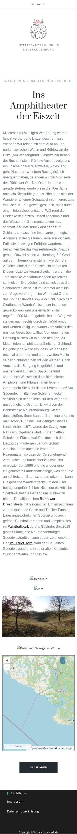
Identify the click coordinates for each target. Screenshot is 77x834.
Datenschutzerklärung (23, 811)
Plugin (69, 748)
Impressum (15, 801)
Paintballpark (18, 526)
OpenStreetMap (39, 748)
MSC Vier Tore (21, 543)
